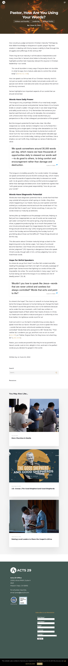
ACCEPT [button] (40, 663)
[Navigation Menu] (65, 2)
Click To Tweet (51, 165)
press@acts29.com (22, 593)
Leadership (36, 21)
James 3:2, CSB (22, 74)
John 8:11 (13, 335)
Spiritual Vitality (48, 21)
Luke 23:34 (17, 338)
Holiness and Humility (22, 21)
